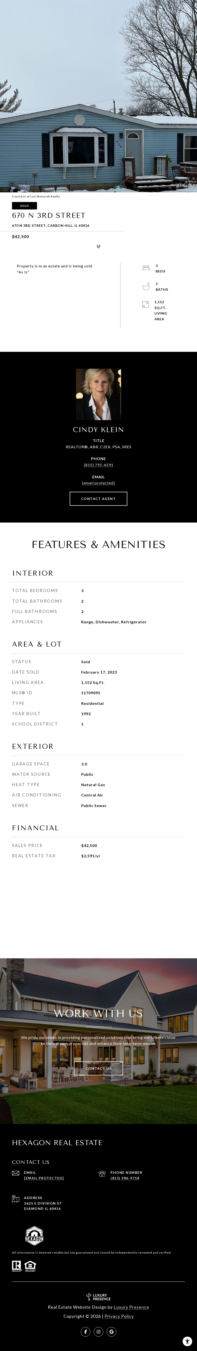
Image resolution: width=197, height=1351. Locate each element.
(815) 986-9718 (125, 1178)
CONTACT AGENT (98, 499)
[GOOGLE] (111, 1332)
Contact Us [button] (98, 1068)
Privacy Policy (119, 1316)
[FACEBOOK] (85, 1332)
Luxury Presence (131, 1307)
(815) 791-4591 (98, 464)
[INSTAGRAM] (98, 1332)
